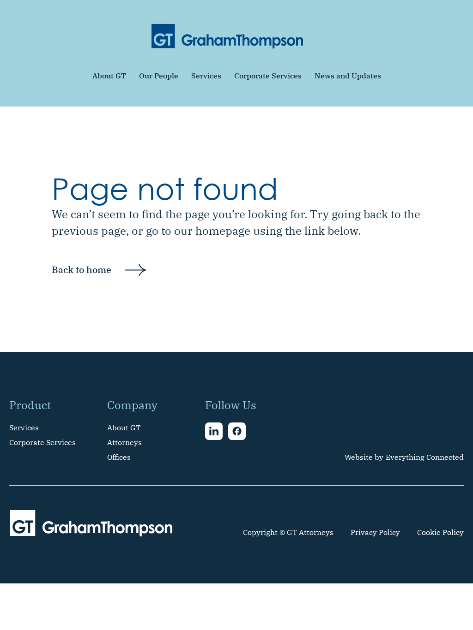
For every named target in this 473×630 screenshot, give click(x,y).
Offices (119, 457)
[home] (227, 36)
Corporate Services (268, 75)
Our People (158, 75)
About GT (109, 75)
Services (206, 75)
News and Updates (348, 75)
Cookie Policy (440, 532)
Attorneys (124, 442)
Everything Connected (425, 457)
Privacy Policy (375, 532)
